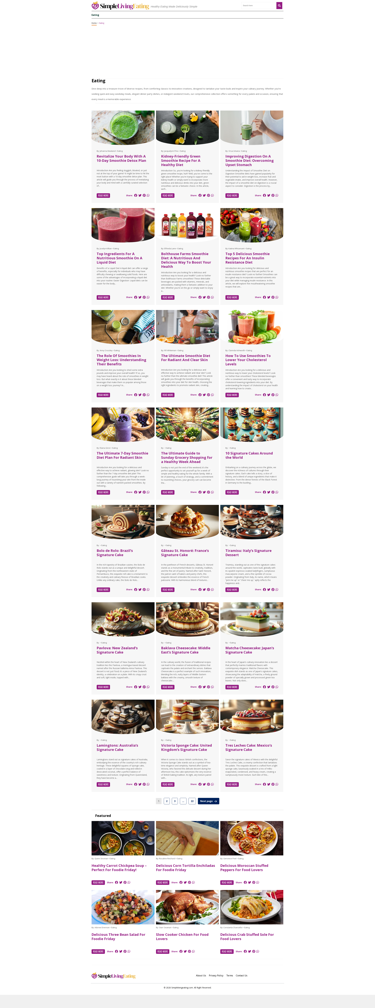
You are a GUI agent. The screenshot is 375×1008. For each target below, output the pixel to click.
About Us (201, 975)
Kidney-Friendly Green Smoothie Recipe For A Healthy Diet (180, 160)
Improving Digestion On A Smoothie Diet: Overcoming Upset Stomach (249, 160)
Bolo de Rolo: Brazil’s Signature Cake (115, 552)
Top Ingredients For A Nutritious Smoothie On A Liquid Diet (119, 258)
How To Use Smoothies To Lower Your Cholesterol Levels (248, 360)
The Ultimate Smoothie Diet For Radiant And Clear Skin (185, 357)
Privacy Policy (216, 975)
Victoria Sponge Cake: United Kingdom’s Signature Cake (186, 747)
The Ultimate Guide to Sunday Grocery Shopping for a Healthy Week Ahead (186, 457)
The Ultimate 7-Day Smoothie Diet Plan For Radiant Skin (122, 455)
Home (94, 23)
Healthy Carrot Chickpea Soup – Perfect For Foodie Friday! (119, 867)
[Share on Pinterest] (144, 195)
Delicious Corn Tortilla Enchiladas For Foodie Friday (185, 867)
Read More (103, 195)
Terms (229, 975)
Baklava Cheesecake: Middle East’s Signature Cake (185, 650)
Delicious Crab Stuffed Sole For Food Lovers (247, 936)
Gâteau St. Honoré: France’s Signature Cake (185, 552)
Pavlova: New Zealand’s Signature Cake (117, 650)
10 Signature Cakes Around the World (249, 455)
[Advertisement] (187, 1001)
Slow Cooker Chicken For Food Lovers (182, 936)
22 (192, 801)
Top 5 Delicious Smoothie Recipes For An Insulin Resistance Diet (247, 258)
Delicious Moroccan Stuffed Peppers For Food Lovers (244, 867)
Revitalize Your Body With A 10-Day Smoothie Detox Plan (121, 158)
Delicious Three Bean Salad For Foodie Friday (118, 936)
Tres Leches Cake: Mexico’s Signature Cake (248, 747)
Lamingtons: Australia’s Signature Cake (117, 747)
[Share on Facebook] (135, 195)
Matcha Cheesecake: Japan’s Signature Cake (249, 650)
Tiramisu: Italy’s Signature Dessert (248, 552)
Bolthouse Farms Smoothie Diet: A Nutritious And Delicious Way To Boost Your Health (186, 260)
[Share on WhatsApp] (148, 195)
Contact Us (241, 975)
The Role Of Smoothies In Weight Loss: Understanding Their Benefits (121, 360)
